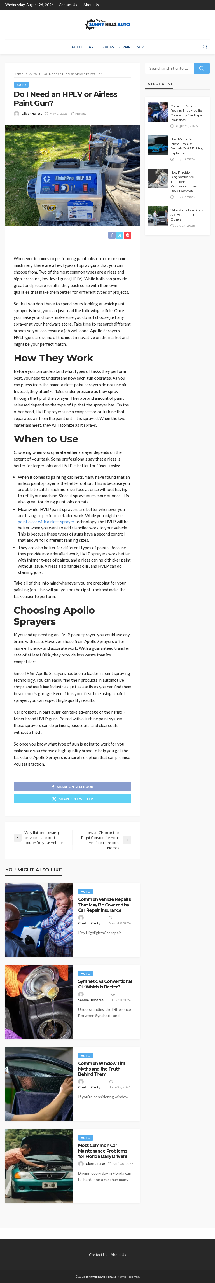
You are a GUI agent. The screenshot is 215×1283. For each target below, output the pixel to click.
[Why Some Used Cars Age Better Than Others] (158, 216)
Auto (76, 47)
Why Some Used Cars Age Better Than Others (186, 214)
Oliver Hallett (31, 113)
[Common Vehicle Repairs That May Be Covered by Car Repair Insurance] (39, 920)
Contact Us (68, 5)
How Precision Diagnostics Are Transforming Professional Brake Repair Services (184, 181)
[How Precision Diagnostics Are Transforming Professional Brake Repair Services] (158, 178)
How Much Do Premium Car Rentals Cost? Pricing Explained (186, 146)
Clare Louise (95, 1164)
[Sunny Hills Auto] (107, 24)
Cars (90, 47)
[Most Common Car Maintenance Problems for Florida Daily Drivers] (39, 1166)
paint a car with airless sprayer (46, 521)
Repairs (125, 47)
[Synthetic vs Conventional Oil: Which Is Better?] (39, 1002)
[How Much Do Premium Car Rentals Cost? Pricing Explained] (158, 145)
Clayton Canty (89, 923)
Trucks (107, 47)
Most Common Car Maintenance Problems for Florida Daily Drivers (102, 1151)
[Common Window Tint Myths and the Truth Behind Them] (39, 1084)
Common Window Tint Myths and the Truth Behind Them (101, 1069)
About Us (91, 5)
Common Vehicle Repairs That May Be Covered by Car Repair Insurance (104, 905)
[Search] (205, 47)
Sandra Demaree (91, 1000)
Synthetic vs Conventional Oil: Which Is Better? (105, 984)
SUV (140, 47)
